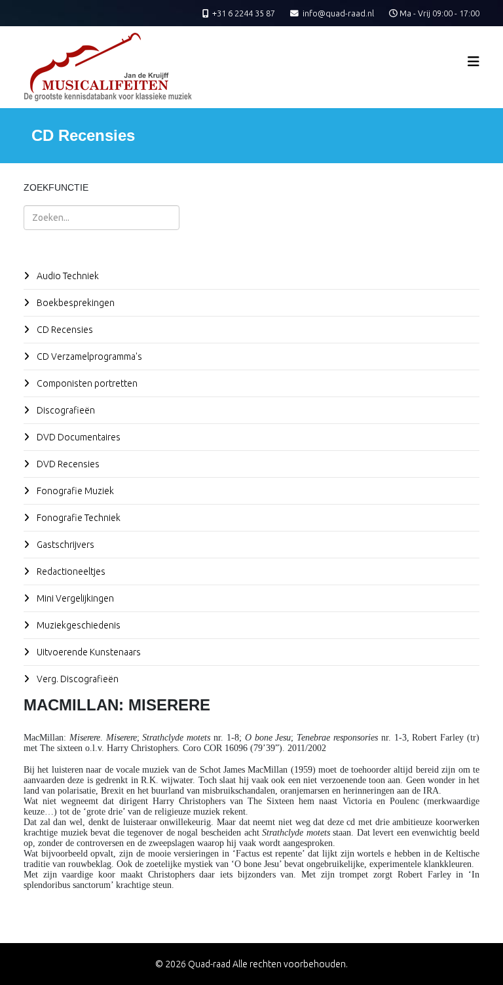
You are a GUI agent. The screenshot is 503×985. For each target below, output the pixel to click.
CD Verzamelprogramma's (88, 356)
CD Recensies (64, 329)
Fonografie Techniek (78, 517)
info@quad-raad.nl (338, 13)
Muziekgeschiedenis (78, 625)
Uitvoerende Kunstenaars (88, 652)
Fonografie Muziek (74, 491)
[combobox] (101, 217)
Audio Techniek (67, 276)
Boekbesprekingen (75, 303)
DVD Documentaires (78, 437)
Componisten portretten (86, 383)
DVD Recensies (67, 464)
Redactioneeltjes (70, 571)
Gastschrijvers (64, 544)
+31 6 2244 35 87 (243, 13)
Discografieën (65, 410)
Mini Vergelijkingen (74, 598)
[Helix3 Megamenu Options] (473, 61)
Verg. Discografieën (77, 679)
